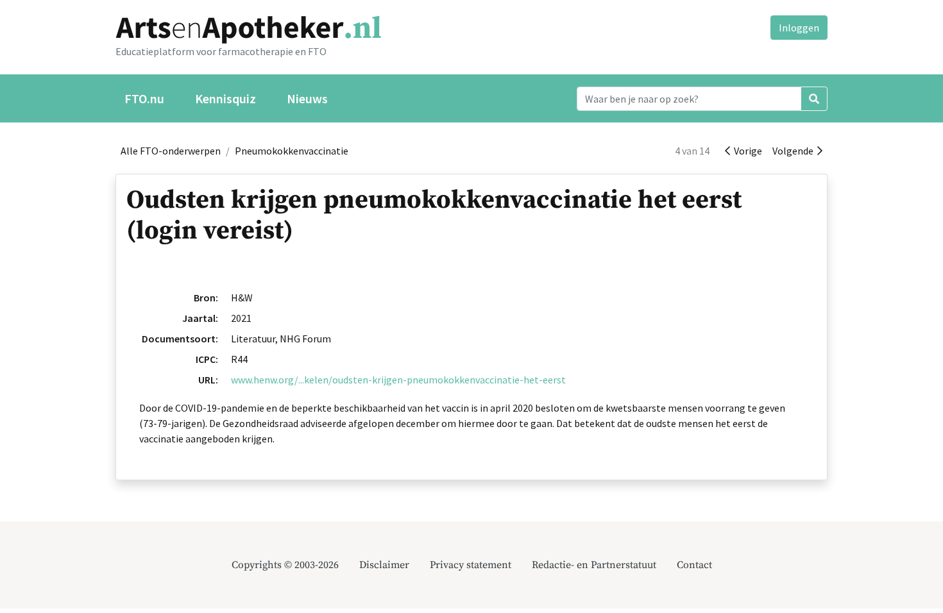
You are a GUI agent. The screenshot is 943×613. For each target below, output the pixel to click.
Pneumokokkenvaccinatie (291, 150)
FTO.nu (144, 98)
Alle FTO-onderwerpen (171, 150)
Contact (694, 564)
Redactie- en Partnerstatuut (594, 564)
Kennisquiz (225, 98)
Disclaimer (384, 564)
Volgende (794, 150)
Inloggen (799, 27)
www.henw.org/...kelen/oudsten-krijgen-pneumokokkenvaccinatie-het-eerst (398, 379)
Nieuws (307, 98)
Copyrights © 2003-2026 (285, 564)
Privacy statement (470, 564)
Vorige (746, 150)
